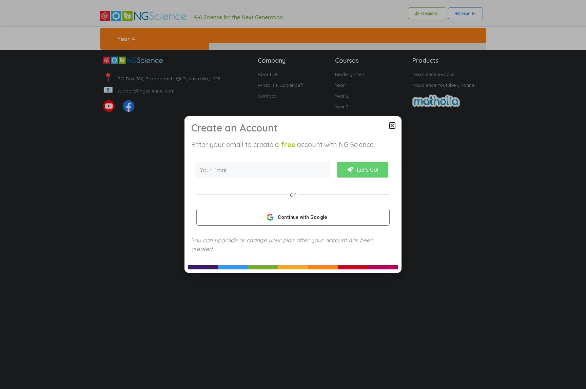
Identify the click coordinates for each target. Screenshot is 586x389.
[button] (392, 125)
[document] (293, 194)
